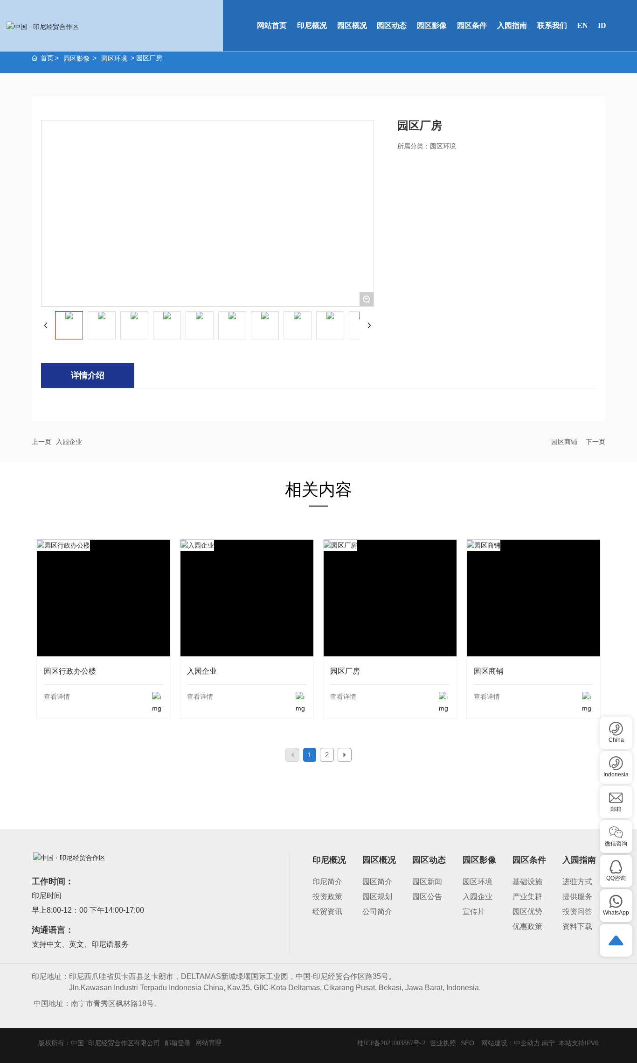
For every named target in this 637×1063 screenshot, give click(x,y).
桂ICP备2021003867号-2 (391, 1043)
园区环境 (114, 58)
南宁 (548, 1043)
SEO (467, 1043)
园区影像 (76, 58)
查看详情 (57, 696)
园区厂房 (390, 611)
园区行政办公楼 (103, 611)
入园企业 (69, 441)
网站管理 (208, 1042)
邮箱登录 (178, 1043)
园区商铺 (564, 441)
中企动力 (527, 1043)
